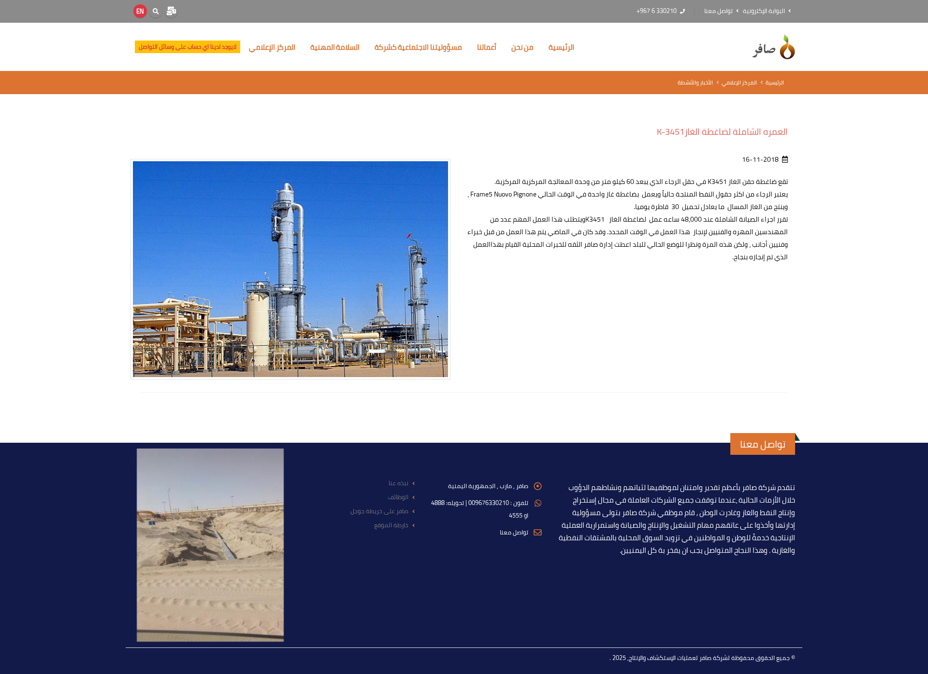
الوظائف (398, 497)
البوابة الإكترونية (764, 10)
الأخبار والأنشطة (695, 82)
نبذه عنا (398, 483)
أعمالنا (486, 47)
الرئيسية (561, 47)
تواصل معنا (719, 10)
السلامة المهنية (335, 47)
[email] (171, 11)
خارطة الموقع (391, 525)
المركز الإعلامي (272, 47)
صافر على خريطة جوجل (379, 511)
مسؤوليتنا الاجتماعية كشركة (418, 47)
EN (140, 11)
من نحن (522, 47)
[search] (155, 11)
